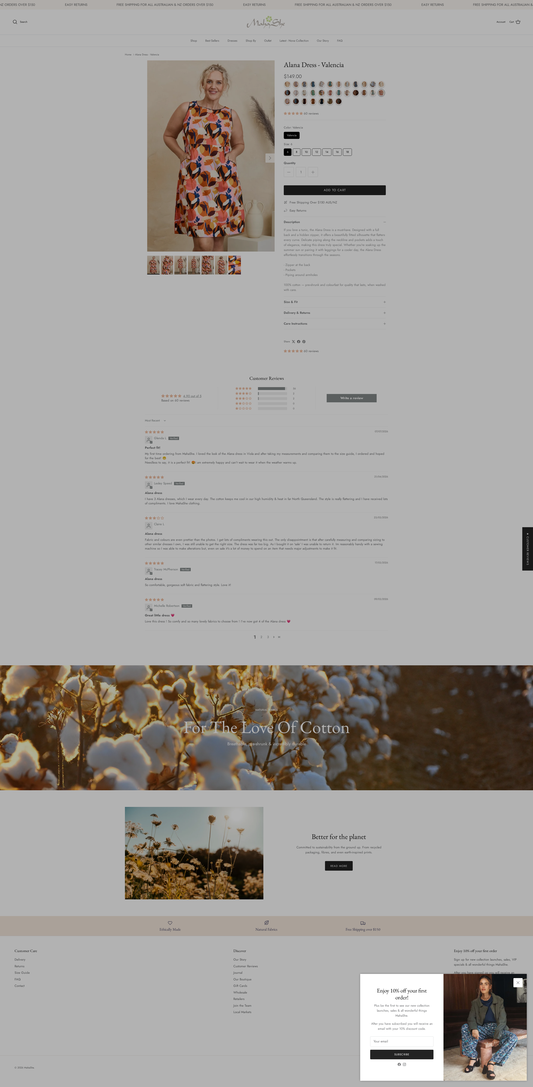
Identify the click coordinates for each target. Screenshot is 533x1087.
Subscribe (401, 1054)
